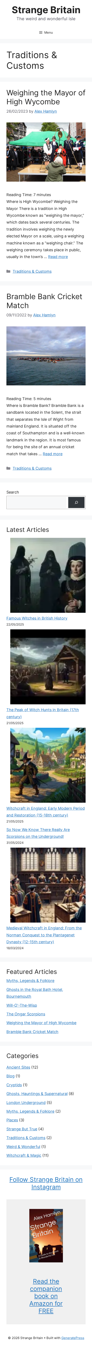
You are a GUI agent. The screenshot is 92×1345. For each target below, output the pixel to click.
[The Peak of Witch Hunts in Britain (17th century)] (48, 667)
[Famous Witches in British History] (48, 576)
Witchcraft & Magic (23, 1155)
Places (12, 1120)
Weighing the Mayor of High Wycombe (46, 97)
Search (12, 492)
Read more (58, 256)
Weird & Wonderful (23, 1146)
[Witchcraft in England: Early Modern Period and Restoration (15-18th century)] (48, 766)
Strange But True (21, 1129)
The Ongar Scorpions (25, 1014)
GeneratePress (72, 1338)
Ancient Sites (18, 1067)
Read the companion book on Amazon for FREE (46, 1296)
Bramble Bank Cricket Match (32, 1031)
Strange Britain (46, 10)
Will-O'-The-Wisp (21, 1005)
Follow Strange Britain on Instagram (46, 1183)
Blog (10, 1076)
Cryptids (14, 1085)
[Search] (76, 502)
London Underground (26, 1102)
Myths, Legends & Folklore (30, 980)
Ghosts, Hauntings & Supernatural (37, 1093)
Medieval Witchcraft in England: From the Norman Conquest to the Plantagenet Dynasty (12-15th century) (44, 935)
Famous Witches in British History (36, 618)
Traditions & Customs (32, 271)
